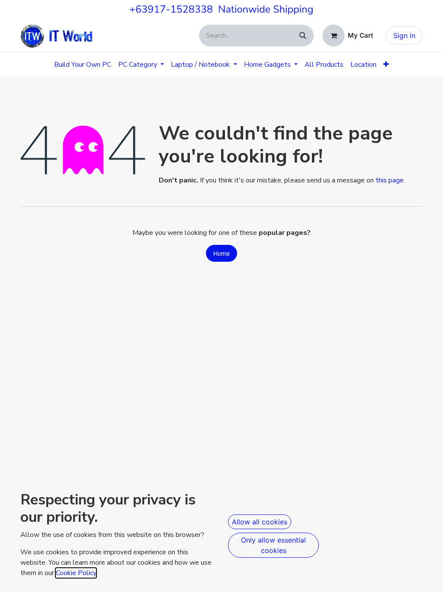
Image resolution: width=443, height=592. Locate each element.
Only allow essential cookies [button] (273, 545)
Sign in (404, 35)
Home (221, 253)
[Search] (303, 35)
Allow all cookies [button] (259, 521)
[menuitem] (83, 64)
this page (390, 180)
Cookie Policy (76, 573)
